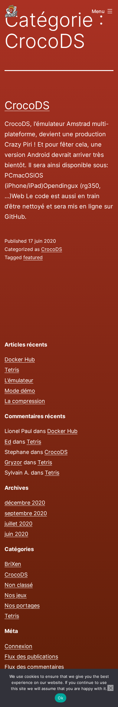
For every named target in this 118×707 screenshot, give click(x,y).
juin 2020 (16, 534)
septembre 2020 (26, 513)
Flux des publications (31, 656)
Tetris (12, 370)
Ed (8, 441)
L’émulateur (19, 380)
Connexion (18, 646)
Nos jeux (16, 595)
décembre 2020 (25, 502)
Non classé (19, 585)
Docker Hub (20, 359)
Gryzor (13, 462)
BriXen (13, 564)
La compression (25, 401)
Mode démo (20, 390)
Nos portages (22, 605)
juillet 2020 (18, 523)
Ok (60, 697)
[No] (110, 688)
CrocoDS (27, 105)
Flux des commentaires (34, 667)
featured (33, 257)
